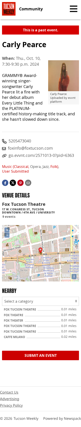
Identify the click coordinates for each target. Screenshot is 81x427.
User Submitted (15, 171)
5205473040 (20, 141)
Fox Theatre (14, 315)
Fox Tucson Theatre (20, 309)
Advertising (9, 398)
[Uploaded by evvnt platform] (63, 75)
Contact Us (9, 392)
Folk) (54, 166)
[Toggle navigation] (73, 8)
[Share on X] (13, 182)
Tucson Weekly (26, 418)
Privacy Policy (11, 405)
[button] (20, 182)
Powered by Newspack (62, 418)
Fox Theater (14, 320)
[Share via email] (28, 182)
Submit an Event (41, 355)
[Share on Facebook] (5, 182)
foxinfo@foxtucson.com (30, 148)
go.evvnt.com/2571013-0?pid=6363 (41, 155)
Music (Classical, (15, 166)
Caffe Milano (15, 337)
